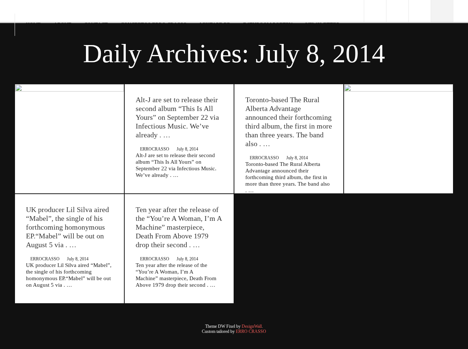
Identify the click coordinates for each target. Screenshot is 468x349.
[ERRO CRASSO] (21, 9)
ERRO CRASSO (251, 331)
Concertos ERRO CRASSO (154, 24)
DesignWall (252, 326)
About (62, 24)
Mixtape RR (215, 24)
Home (33, 24)
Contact (96, 24)
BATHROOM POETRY (267, 24)
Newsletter (322, 24)
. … (174, 175)
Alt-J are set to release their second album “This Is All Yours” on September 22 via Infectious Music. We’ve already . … (177, 117)
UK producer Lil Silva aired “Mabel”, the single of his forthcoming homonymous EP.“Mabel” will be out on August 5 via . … (67, 227)
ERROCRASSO (154, 149)
